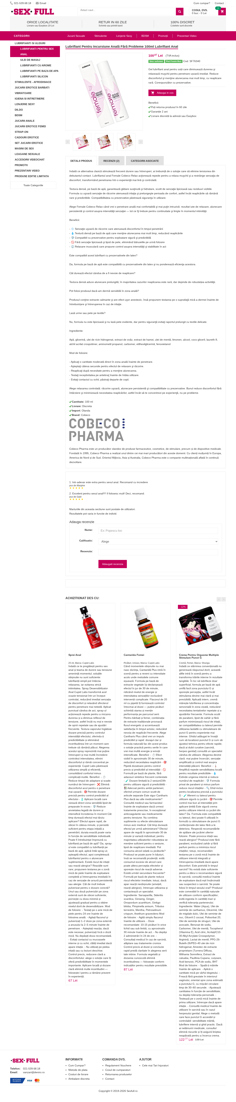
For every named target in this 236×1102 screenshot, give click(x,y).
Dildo (19, 109)
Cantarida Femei (134, 654)
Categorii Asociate (145, 160)
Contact (219, 3)
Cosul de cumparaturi (117, 1069)
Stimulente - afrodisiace (33, 82)
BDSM (18, 115)
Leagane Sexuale (27, 154)
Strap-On (21, 131)
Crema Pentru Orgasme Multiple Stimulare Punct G (199, 656)
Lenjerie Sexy (25, 104)
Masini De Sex (24, 148)
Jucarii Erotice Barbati (32, 87)
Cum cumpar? (202, 3)
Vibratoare (23, 93)
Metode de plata (77, 1069)
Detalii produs (81, 160)
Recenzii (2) (111, 160)
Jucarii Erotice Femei (30, 126)
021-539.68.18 (22, 3)
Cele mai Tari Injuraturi (155, 1065)
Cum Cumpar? (77, 1065)
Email (43, 3)
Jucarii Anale (24, 120)
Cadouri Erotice (27, 137)
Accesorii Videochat (30, 159)
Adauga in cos (165, 92)
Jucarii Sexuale (76, 35)
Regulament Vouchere (118, 1065)
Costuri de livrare (78, 1074)
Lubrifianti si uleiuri (30, 43)
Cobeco (85, 415)
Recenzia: (86, 551)
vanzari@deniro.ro (34, 1072)
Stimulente (100, 35)
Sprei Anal (74, 654)
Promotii (21, 165)
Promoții (163, 35)
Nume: (89, 529)
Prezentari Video (27, 170)
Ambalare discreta (79, 1078)
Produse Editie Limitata (32, 176)
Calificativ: (86, 540)
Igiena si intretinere (29, 98)
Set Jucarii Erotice (29, 142)
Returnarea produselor (118, 1074)
